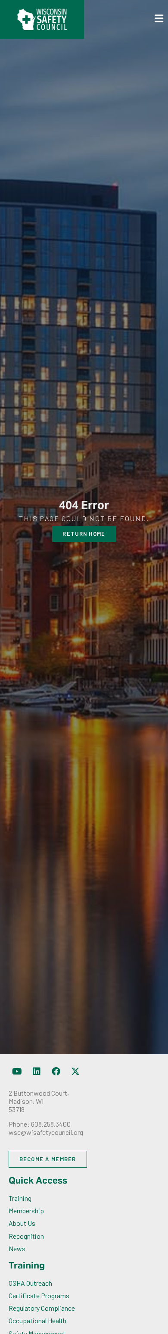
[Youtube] (17, 1071)
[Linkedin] (36, 1071)
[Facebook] (56, 1071)
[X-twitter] (75, 1071)
